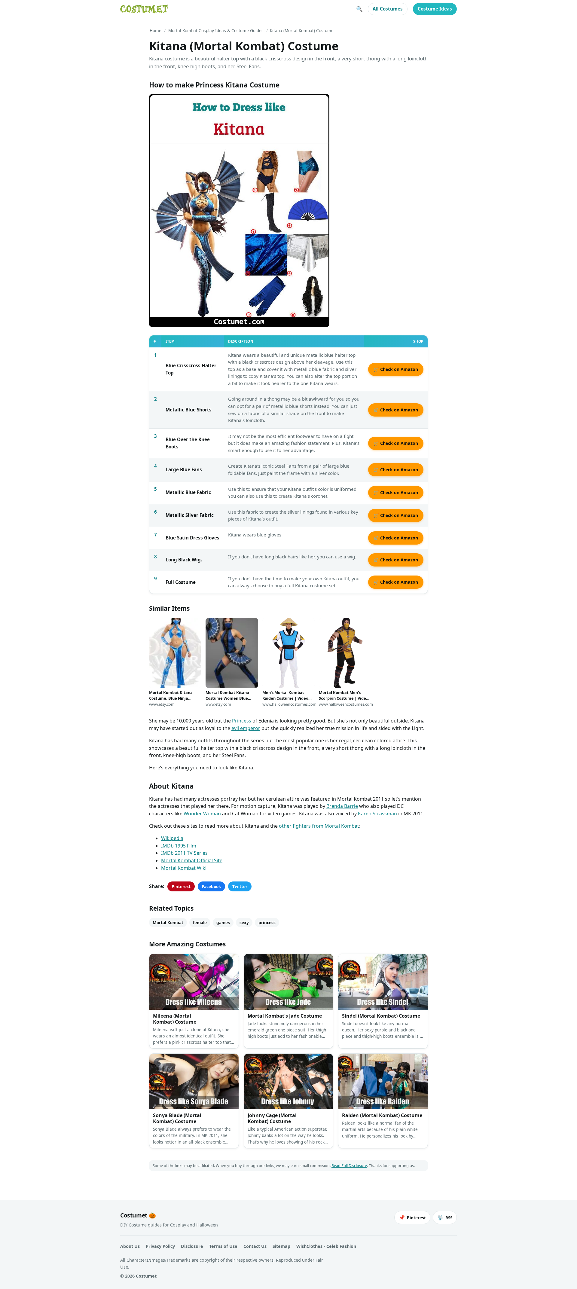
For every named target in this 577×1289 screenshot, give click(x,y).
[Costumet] (144, 9)
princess (267, 922)
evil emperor (245, 728)
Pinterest (181, 886)
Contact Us (255, 1246)
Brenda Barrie (342, 806)
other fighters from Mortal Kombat (319, 826)
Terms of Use (223, 1246)
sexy (244, 922)
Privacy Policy (160, 1246)
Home (155, 30)
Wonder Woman (202, 813)
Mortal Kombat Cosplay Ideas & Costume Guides (216, 30)
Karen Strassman (377, 813)
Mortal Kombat (168, 922)
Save (162, 103)
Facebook (211, 886)
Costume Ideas (435, 9)
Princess (241, 720)
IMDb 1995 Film (178, 845)
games (223, 922)
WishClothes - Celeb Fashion (326, 1246)
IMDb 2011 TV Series (184, 853)
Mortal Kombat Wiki (183, 868)
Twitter (239, 886)
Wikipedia (172, 838)
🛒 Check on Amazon (396, 369)
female (200, 922)
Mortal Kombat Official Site (191, 860)
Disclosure (192, 1246)
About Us (130, 1246)
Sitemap (281, 1246)
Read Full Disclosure (349, 1165)
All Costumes (388, 9)
